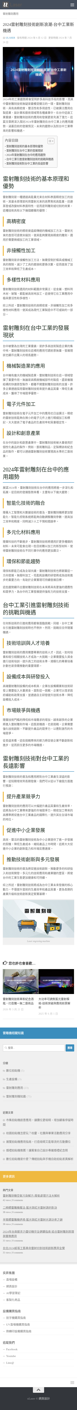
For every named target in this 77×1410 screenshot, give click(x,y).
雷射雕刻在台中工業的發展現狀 (24, 150)
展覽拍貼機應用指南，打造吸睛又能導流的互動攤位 (38, 1141)
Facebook (12, 1349)
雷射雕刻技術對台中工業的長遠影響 (27, 163)
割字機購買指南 (16, 1317)
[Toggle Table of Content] (49, 141)
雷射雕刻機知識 (16, 1096)
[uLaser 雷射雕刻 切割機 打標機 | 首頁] (15, 4)
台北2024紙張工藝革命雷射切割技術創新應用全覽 (34, 1248)
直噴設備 (11, 1279)
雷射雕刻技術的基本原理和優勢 (24, 146)
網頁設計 (11, 1286)
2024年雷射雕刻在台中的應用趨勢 (26, 154)
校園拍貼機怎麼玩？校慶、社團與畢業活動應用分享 (38, 1133)
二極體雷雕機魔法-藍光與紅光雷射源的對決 (30, 1207)
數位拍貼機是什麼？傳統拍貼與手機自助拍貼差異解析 (39, 1159)
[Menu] (72, 4)
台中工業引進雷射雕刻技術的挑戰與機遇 (29, 159)
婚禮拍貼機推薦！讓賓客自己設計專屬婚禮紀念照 (37, 1150)
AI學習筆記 (13, 1293)
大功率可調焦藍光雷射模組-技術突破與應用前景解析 (54, 1003)
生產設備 (11, 1079)
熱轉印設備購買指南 (18, 1331)
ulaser (10, 37)
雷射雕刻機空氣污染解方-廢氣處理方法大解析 (31, 1195)
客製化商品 (13, 1299)
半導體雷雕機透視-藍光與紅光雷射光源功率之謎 (33, 1219)
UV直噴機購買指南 (18, 1324)
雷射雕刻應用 (11, 13)
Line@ (10, 1362)
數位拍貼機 (13, 1070)
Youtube (11, 1356)
